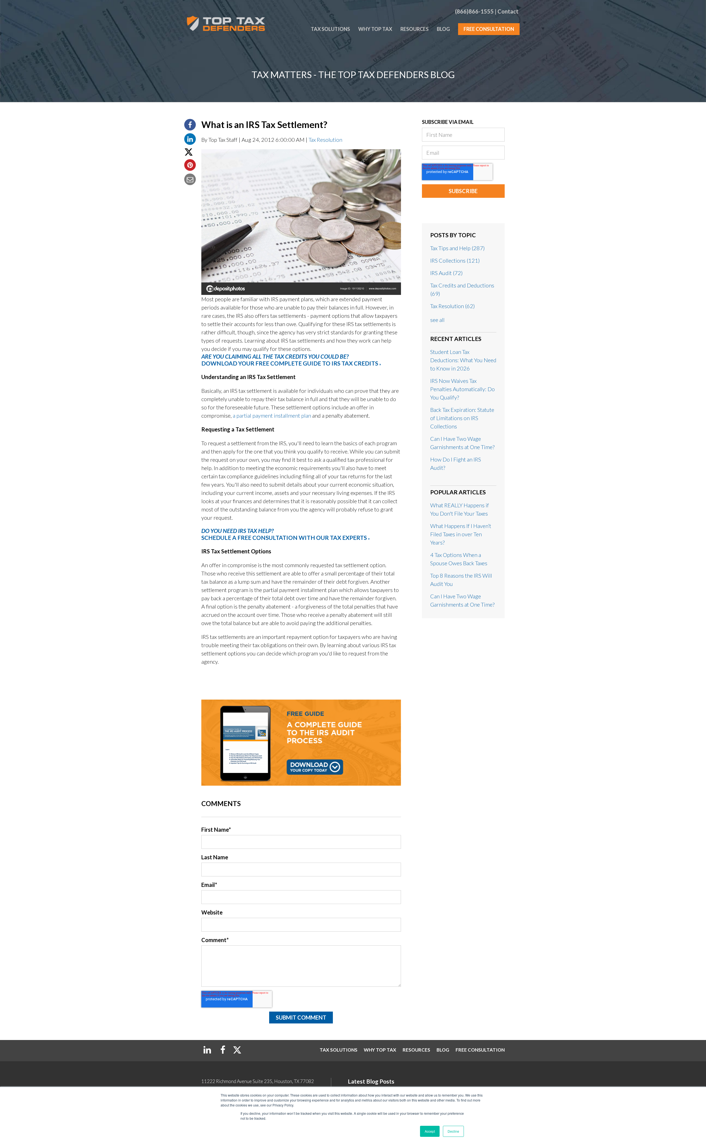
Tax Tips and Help (457, 248)
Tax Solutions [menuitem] (330, 29)
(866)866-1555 (474, 11)
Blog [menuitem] (443, 29)
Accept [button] (430, 1131)
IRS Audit (446, 273)
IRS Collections (455, 260)
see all (437, 319)
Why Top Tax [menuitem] (375, 29)
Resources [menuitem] (414, 29)
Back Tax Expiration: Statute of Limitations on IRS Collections (462, 418)
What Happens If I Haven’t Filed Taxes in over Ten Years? (460, 534)
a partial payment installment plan (272, 415)
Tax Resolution (325, 139)
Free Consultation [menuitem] (489, 29)
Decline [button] (453, 1131)
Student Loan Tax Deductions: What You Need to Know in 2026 (463, 360)
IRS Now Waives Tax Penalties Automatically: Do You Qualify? (462, 389)
